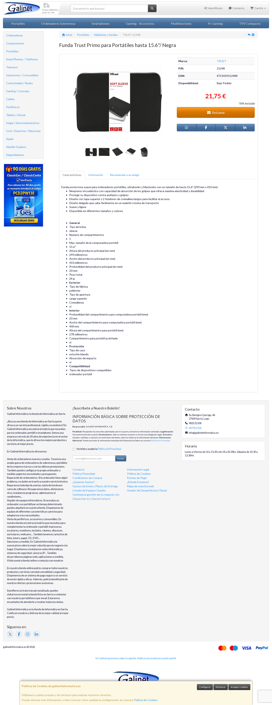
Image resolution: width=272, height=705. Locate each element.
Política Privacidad (83, 473)
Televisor (12, 67)
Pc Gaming (215, 23)
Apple (10, 139)
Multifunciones (181, 23)
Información (95, 175)
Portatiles (18, 23)
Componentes (15, 43)
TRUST (221, 61)
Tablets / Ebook (15, 115)
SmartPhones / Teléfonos (22, 59)
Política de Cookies (146, 700)
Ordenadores (14, 35)
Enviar (120, 458)
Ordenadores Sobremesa (58, 23)
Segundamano (15, 154)
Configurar (205, 686)
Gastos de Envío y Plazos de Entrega (95, 486)
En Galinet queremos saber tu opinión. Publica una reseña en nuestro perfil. (136, 658)
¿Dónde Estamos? (138, 482)
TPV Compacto (250, 23)
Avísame (218, 112)
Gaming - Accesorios (140, 23)
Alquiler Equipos (16, 146)
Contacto (238, 8)
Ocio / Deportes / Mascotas (23, 131)
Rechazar (221, 686)
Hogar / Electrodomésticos (22, 123)
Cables (10, 99)
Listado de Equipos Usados (89, 490)
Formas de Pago (137, 477)
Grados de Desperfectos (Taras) (147, 490)
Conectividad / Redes (19, 83)
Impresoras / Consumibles (22, 75)
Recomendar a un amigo (124, 175)
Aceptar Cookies (239, 686)
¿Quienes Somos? (83, 482)
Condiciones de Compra (87, 477)
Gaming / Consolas (17, 91)
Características (72, 175)
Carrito (259, 8)
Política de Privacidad (160, 440)
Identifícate (214, 8)
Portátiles (12, 51)
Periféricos (13, 107)
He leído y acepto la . (99, 448)
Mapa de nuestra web (140, 486)
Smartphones (101, 23)
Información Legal (138, 469)
